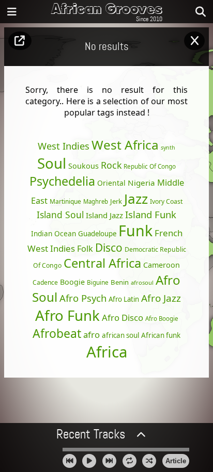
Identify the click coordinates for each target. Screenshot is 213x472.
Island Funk (150, 214)
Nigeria (141, 182)
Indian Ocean (53, 233)
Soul (51, 163)
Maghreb (95, 201)
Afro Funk (67, 315)
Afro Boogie (161, 318)
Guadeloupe (97, 233)
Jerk (116, 201)
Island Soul (60, 214)
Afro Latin (124, 299)
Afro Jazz (161, 298)
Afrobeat (57, 333)
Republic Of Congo (150, 166)
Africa (106, 351)
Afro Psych (82, 297)
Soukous (83, 166)
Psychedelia (62, 181)
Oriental (111, 183)
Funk (135, 230)
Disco (109, 247)
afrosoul (142, 282)
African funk (160, 335)
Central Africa (102, 263)
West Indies (63, 145)
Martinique (65, 201)
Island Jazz (104, 215)
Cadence (45, 282)
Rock (111, 165)
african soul (120, 335)
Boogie (72, 282)
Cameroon (161, 265)
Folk (85, 248)
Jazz (136, 198)
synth (168, 147)
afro (91, 334)
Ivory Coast (166, 201)
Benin (120, 282)
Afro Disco (122, 317)
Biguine (98, 282)
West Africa (125, 144)
